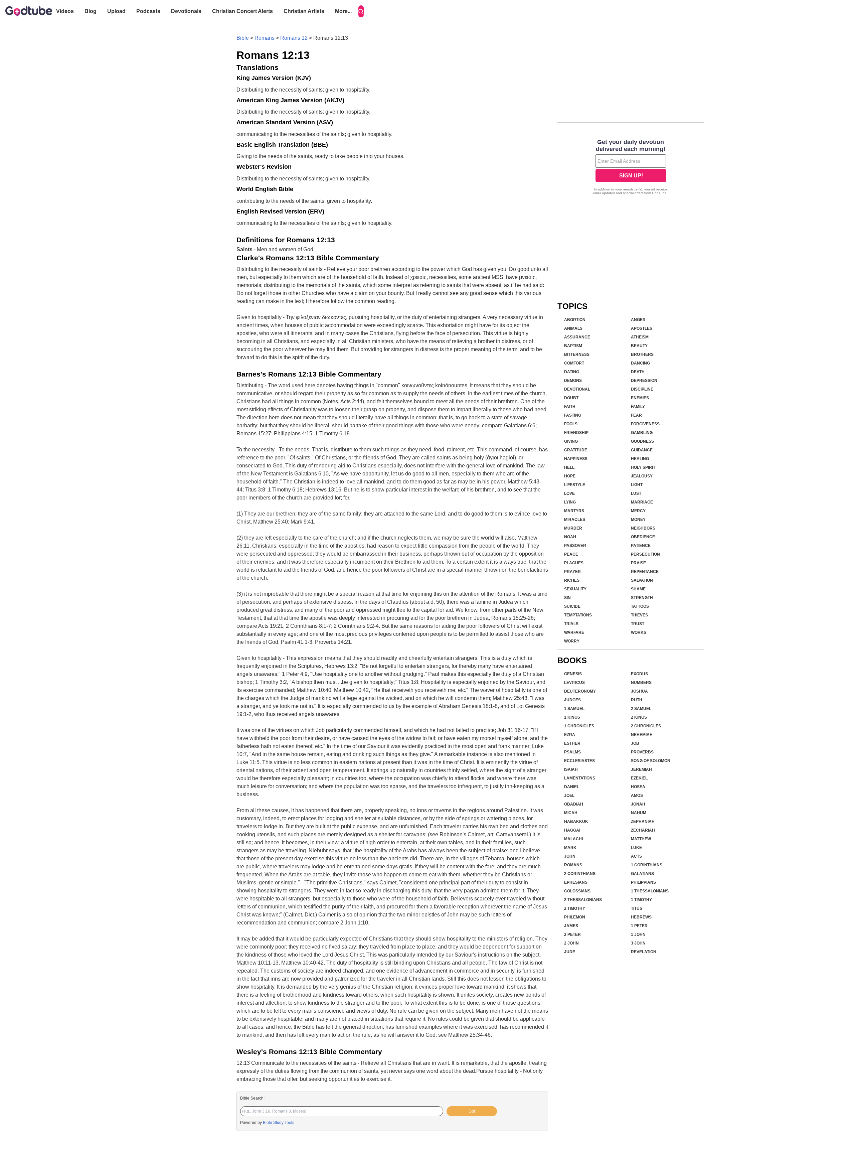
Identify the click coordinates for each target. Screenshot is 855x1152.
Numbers (641, 682)
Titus (636, 908)
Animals (573, 328)
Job (635, 743)
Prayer (572, 571)
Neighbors (643, 528)
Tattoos (640, 606)
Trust (637, 623)
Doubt (571, 398)
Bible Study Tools (278, 1122)
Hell (569, 467)
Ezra (569, 734)
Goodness (642, 441)
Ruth (636, 700)
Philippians (643, 882)
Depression (644, 380)
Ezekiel (639, 778)
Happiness (575, 458)
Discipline (642, 389)
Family (638, 406)
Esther (572, 743)
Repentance (645, 571)
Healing (640, 458)
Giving (571, 441)
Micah (570, 813)
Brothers (642, 354)
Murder (573, 528)
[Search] (361, 11)
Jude (569, 952)
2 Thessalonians (583, 899)
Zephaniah (643, 821)
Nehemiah (642, 734)
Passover (575, 545)
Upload (116, 11)
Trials (571, 623)
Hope (569, 476)
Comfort (574, 363)
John (569, 856)
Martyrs (574, 511)
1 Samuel (574, 708)
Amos (637, 795)
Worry (571, 641)
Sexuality (575, 589)
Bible (242, 38)
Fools (570, 424)
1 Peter (639, 925)
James (571, 925)
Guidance (642, 450)
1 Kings (572, 717)
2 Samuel (641, 708)
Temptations (578, 615)
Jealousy (642, 476)
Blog (90, 11)
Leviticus (574, 682)
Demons (573, 380)
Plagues (573, 563)
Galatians (642, 873)
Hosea (638, 786)
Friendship (576, 432)
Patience (641, 545)
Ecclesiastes (579, 760)
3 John (638, 943)
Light (637, 484)
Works (638, 632)
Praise (638, 563)
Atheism (640, 337)
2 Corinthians (579, 873)
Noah (570, 537)
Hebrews (641, 917)
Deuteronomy (580, 691)
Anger (638, 319)
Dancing (640, 363)
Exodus (639, 674)
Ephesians (575, 882)
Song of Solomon (650, 760)
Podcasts (148, 11)
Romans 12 (294, 38)
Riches (571, 580)
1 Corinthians (646, 865)
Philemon (574, 917)
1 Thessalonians (650, 891)
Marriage (642, 502)
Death (638, 372)
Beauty (639, 345)
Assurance (577, 337)
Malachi (573, 839)
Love (569, 493)
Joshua (639, 691)
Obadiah (573, 804)
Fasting (572, 415)
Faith (569, 406)
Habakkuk (576, 821)
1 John (638, 934)
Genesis (573, 674)
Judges (572, 700)
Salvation (642, 580)
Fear (636, 415)
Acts (636, 856)
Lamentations (579, 778)
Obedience (643, 537)
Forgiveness (645, 424)
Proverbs (642, 752)
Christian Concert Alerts (242, 11)
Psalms (572, 752)
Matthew (641, 839)
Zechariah (643, 830)
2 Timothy (574, 908)
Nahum (638, 813)
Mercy (638, 511)
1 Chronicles (579, 726)
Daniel (571, 786)
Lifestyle (574, 484)
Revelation (643, 952)
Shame (638, 589)
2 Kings (639, 717)
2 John (571, 943)
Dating (571, 372)
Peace (571, 554)
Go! (472, 1111)
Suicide (572, 606)
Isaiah (571, 769)
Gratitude (575, 450)
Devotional (577, 389)
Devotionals (186, 11)
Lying (570, 502)
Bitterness (576, 354)
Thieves (639, 615)
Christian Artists (304, 11)
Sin (567, 597)
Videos (65, 11)
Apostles (641, 328)
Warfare (574, 632)
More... (343, 11)
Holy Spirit (643, 467)
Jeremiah (641, 769)
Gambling (642, 432)
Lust (636, 493)
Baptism (573, 345)
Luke (636, 847)
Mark (570, 847)
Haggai (572, 830)
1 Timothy (641, 899)
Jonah (638, 804)
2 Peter (572, 934)
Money (638, 519)
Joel (569, 795)
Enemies (640, 398)
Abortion (574, 319)
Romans (264, 38)
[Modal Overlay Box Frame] (630, 167)
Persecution (645, 554)
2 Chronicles (646, 726)
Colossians (577, 891)
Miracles (574, 519)
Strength (642, 597)
